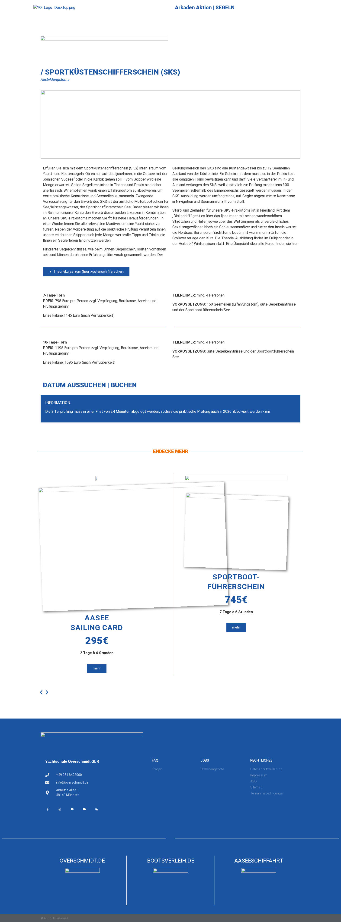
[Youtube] (72, 809)
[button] (41, 692)
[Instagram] (60, 809)
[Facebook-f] (47, 809)
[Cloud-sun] (96, 809)
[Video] (84, 809)
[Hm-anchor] (108, 809)
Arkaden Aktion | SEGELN (205, 7)
